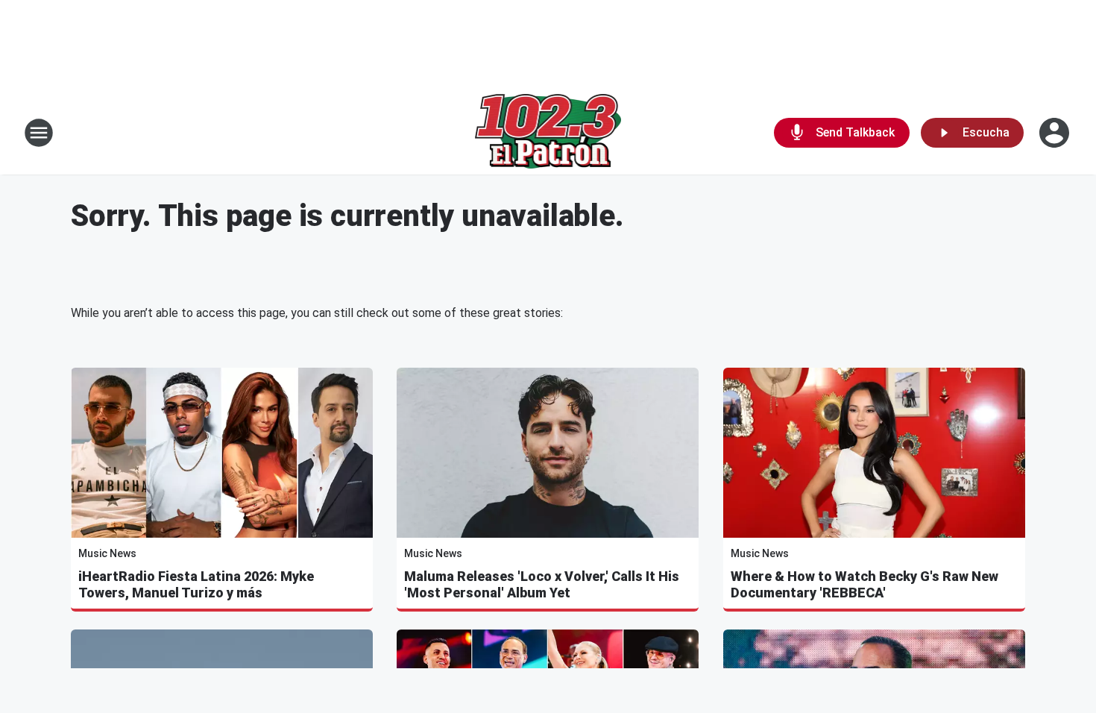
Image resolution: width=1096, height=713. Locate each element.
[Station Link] (548, 133)
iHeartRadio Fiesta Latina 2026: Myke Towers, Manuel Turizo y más (196, 584)
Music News (107, 553)
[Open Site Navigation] (39, 133)
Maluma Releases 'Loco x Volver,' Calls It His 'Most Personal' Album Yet (541, 584)
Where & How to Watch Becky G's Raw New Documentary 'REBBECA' (864, 584)
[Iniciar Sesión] (1055, 133)
